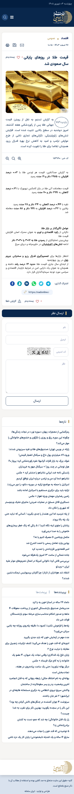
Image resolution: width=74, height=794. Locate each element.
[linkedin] (26, 283)
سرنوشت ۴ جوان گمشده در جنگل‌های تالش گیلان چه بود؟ (39, 702)
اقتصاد (64, 38)
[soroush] (19, 283)
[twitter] (41, 283)
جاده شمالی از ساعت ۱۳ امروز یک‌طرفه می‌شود (45, 555)
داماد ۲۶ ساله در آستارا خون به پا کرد (51, 602)
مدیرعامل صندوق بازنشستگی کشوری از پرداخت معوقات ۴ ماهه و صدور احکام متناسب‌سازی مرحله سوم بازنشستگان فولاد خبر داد (39, 614)
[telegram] (48, 283)
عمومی (51, 38)
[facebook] (12, 283)
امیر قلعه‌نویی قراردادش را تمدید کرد (50, 549)
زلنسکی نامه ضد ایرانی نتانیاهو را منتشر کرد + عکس (42, 473)
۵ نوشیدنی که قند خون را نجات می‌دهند (48, 731)
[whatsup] (33, 283)
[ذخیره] (15, 45)
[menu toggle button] (12, 17)
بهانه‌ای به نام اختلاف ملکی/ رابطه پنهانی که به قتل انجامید (39, 678)
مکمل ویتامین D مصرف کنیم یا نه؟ (51, 537)
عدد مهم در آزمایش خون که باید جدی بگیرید (46, 637)
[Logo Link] (62, 17)
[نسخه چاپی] (7, 45)
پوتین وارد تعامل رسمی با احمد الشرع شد (47, 543)
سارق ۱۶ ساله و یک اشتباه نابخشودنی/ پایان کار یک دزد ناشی (38, 737)
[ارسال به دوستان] (22, 45)
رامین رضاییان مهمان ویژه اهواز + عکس (49, 496)
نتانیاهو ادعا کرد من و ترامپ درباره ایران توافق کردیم (43, 479)
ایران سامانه (29, 791)
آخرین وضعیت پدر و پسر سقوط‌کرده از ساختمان (45, 684)
